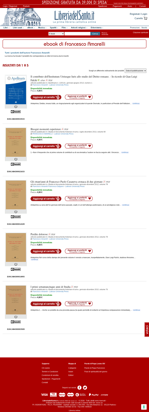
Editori (70, 375)
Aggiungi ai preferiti (79, 97)
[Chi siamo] (20, 17)
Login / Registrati (10, 6)
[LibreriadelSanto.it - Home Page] (74, 16)
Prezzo (34, 91)
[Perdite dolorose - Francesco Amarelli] (16, 251)
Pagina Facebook (79, 387)
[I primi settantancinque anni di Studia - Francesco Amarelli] (16, 304)
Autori (70, 372)
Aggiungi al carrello (46, 97)
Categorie (72, 368)
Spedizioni (102, 6)
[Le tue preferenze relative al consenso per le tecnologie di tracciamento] (144, 407)
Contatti (142, 6)
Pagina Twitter (85, 387)
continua (136, 103)
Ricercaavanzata (105, 33)
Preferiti (26, 6)
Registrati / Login (138, 14)
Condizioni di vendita (50, 375)
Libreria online (74, 411)
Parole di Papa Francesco (94, 368)
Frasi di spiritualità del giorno (95, 372)
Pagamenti (117, 6)
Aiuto (130, 6)
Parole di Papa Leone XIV (94, 364)
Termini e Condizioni (50, 372)
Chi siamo (46, 368)
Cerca (95, 34)
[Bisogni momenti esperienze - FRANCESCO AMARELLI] (16, 146)
